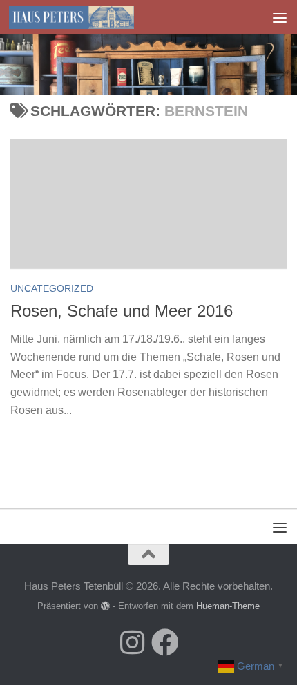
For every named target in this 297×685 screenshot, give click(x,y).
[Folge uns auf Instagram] (132, 642)
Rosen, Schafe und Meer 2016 (121, 311)
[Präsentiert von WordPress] (105, 606)
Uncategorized (51, 288)
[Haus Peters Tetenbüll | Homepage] (92, 17)
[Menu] (279, 17)
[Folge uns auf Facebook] (165, 642)
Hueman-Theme (228, 606)
